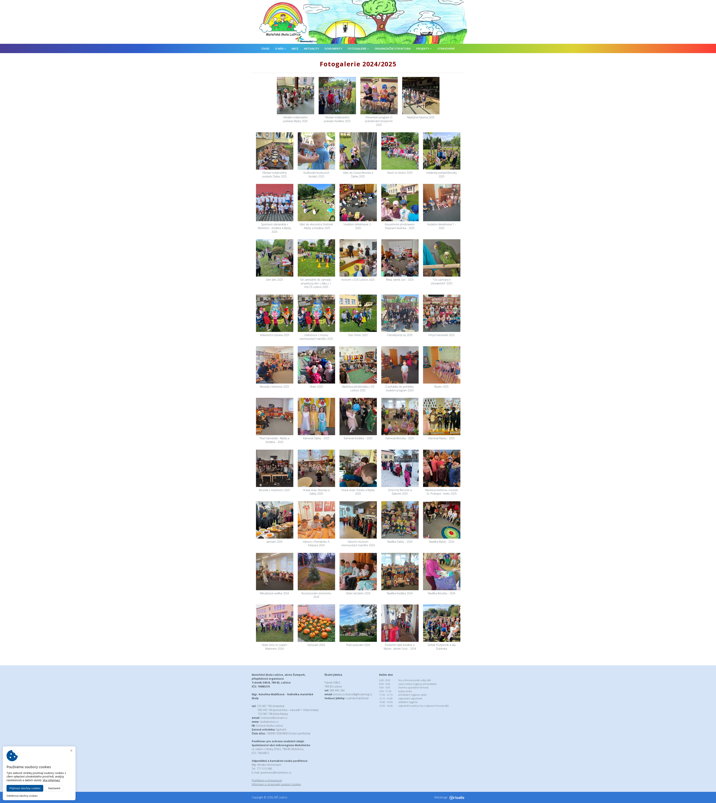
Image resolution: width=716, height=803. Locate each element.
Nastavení (54, 788)
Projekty (422, 48)
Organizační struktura (393, 48)
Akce (295, 48)
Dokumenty (333, 48)
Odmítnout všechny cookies (22, 795)
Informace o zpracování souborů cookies (276, 784)
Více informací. (51, 780)
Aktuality (311, 48)
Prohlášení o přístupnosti (267, 780)
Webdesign (441, 797)
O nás (279, 48)
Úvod (265, 48)
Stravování (446, 48)
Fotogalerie (357, 48)
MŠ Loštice (280, 797)
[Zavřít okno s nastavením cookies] (71, 751)
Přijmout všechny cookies (24, 788)
